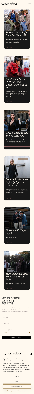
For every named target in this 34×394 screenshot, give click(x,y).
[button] (30, 354)
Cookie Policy (8, 391)
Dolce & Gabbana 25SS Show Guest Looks (17, 134)
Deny (17, 381)
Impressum (26, 391)
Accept (17, 376)
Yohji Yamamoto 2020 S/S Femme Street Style (17, 276)
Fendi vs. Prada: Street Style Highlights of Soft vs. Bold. (17, 182)
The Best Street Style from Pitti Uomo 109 (16, 34)
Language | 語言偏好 (7, 330)
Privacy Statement (17, 391)
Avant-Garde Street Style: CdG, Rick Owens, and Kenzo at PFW (16, 83)
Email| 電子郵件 (6, 324)
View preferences (17, 386)
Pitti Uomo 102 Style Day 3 (16, 232)
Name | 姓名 (5, 317)
